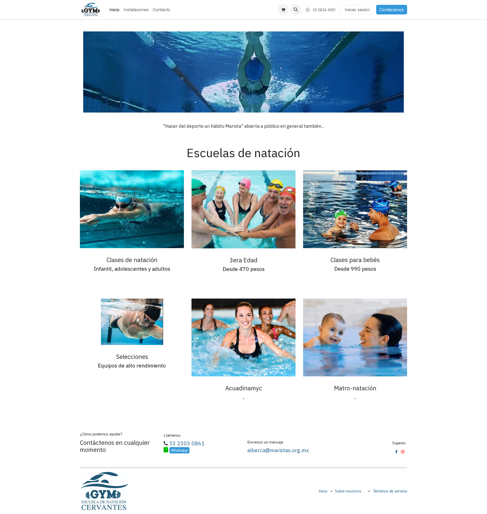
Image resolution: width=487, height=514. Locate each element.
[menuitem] (114, 10)
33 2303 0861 (186, 443)
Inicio (323, 490)
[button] (295, 9)
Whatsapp (179, 450)
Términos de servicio (390, 490)
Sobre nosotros (348, 490)
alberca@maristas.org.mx (278, 450)
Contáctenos (391, 9)
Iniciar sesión (357, 9)
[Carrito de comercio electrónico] (283, 9)
